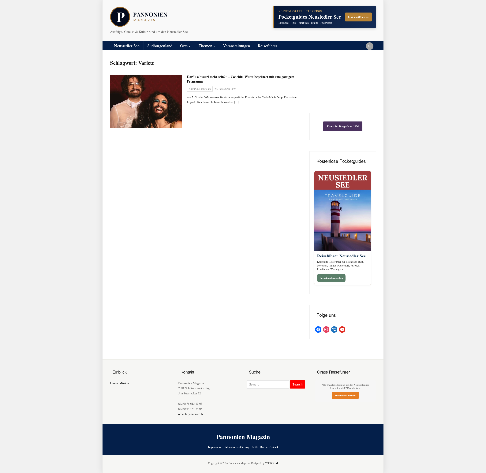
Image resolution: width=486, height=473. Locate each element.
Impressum (214, 447)
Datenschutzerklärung (236, 447)
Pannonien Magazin (243, 436)
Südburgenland (159, 45)
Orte (184, 45)
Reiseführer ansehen (345, 395)
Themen (205, 45)
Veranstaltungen (236, 45)
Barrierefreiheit (269, 447)
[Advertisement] (342, 84)
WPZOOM (271, 463)
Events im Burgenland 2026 (343, 126)
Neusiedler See (127, 45)
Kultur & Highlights (200, 89)
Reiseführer (267, 45)
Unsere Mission (119, 383)
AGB (254, 447)
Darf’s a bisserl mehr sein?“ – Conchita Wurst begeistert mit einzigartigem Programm (240, 79)
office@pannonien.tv (190, 414)
